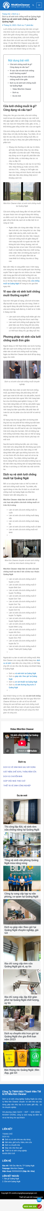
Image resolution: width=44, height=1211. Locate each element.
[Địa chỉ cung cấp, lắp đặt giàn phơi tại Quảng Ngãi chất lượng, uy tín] (22, 982)
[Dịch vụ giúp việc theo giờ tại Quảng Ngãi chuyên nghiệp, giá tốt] (22, 912)
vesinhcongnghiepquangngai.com (24, 1193)
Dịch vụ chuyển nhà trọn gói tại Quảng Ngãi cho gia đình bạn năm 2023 (21, 1036)
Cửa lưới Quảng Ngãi (12, 1181)
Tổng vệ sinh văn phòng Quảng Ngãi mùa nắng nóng (21, 862)
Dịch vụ (21, 25)
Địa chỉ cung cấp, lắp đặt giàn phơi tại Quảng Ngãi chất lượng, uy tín (21, 1000)
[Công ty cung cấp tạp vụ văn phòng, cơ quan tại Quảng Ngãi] (22, 878)
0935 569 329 (30, 1206)
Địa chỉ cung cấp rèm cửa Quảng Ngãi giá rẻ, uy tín (18, 965)
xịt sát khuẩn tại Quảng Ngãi (26, 682)
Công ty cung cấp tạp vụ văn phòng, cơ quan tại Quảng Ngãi (21, 895)
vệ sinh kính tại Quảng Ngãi (25, 673)
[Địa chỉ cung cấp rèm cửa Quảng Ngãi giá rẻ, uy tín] (22, 948)
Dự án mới (17, 96)
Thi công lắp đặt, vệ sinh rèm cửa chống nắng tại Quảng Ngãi (21, 828)
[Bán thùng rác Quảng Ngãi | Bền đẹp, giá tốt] (22, 1054)
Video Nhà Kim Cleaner (22, 89)
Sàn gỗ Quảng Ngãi (11, 1179)
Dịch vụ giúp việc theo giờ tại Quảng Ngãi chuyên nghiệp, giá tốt (21, 930)
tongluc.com (37, 1197)
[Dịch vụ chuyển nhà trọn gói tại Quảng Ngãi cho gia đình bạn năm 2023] (22, 1018)
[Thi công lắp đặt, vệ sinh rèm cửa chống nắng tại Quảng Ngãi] (22, 811)
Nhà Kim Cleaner (17, 1168)
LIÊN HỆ (6, 1160)
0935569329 (17, 1171)
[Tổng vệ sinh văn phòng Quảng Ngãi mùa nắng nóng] (22, 845)
